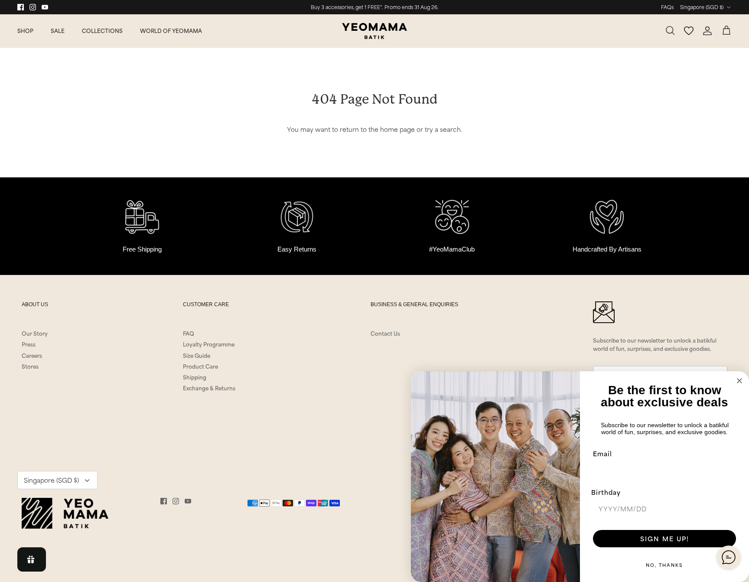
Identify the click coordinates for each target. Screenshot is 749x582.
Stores (30, 366)
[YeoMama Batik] (374, 31)
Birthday (606, 492)
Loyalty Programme (208, 344)
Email (602, 453)
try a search (443, 129)
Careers (32, 355)
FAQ (188, 333)
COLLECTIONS (102, 30)
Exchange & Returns (209, 387)
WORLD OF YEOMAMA (171, 30)
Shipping (194, 377)
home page (397, 129)
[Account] (707, 31)
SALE (58, 30)
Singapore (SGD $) (701, 7)
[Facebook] (20, 7)
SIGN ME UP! (664, 538)
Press (29, 344)
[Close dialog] (739, 381)
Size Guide (196, 355)
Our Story (35, 333)
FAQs (667, 7)
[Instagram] (32, 7)
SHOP (25, 30)
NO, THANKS (664, 564)
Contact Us (385, 333)
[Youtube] (45, 7)
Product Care (200, 366)
